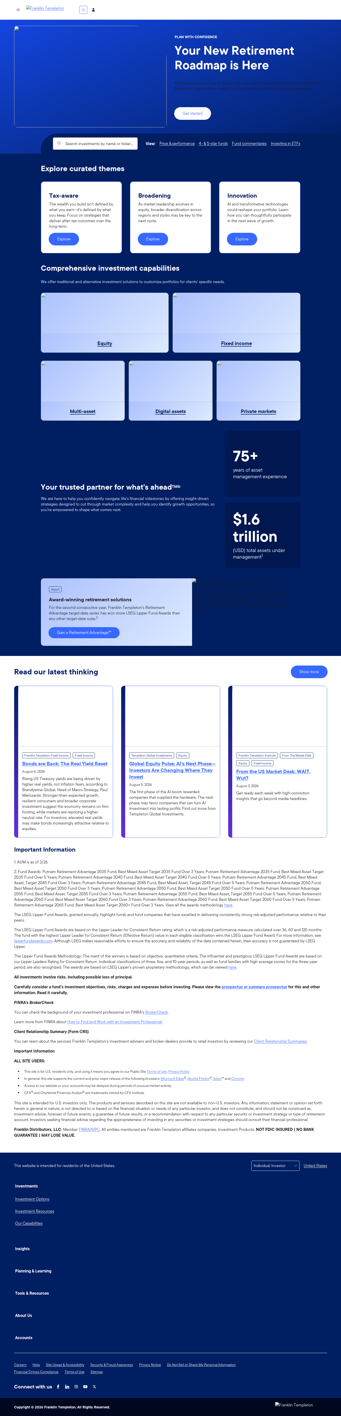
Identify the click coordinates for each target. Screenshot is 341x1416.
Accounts (24, 1338)
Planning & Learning (33, 1271)
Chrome (237, 1078)
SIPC (95, 1129)
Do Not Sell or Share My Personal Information (201, 1364)
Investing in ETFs (285, 143)
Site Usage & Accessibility (65, 1364)
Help (36, 1364)
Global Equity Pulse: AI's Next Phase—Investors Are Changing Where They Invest (172, 770)
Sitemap (97, 1371)
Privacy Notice (150, 1364)
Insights (22, 1249)
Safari (217, 1078)
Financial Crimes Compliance (36, 1371)
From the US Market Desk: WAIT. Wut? (273, 774)
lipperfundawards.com (33, 941)
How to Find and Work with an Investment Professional (114, 1022)
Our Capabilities (29, 1223)
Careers (20, 1364)
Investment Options (32, 1199)
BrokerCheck (156, 1012)
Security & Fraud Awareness (111, 1364)
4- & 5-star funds (213, 143)
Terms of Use (157, 1071)
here (228, 905)
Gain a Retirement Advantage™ (84, 632)
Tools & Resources (32, 1293)
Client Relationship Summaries (280, 1041)
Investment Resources (34, 1211)
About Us (23, 1315)
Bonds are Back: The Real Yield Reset (65, 763)
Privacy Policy (178, 1071)
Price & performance (177, 143)
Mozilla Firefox (198, 1078)
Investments (26, 1186)
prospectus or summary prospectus (254, 987)
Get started (192, 113)
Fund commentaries (249, 143)
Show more (309, 672)
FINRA (84, 1129)
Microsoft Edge (172, 1078)
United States (315, 1166)
